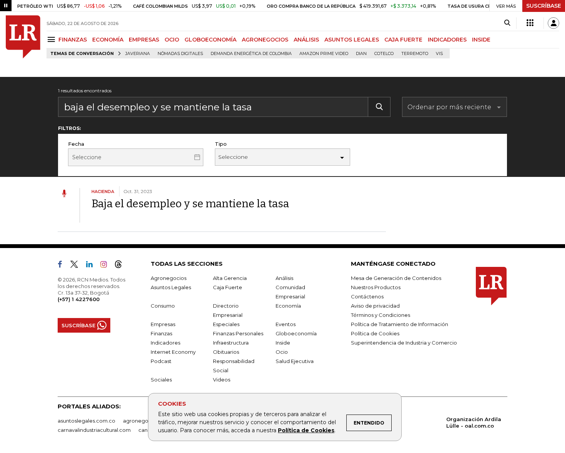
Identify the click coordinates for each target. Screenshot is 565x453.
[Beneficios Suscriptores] (530, 23)
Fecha (76, 144)
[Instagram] (106, 266)
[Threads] (121, 266)
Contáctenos (367, 296)
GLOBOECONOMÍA (210, 39)
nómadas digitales (180, 53)
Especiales (226, 324)
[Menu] (52, 39)
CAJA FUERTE (403, 39)
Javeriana (137, 53)
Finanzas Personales (238, 333)
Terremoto (414, 53)
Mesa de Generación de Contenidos (396, 278)
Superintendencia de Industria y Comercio (404, 343)
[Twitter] (77, 266)
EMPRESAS (144, 39)
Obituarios (226, 352)
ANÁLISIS (306, 39)
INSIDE (481, 39)
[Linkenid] (92, 266)
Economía (288, 306)
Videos (221, 379)
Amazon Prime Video (323, 53)
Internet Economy (173, 352)
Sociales (161, 379)
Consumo (163, 306)
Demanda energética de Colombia (251, 53)
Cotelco (384, 53)
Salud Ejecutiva (295, 361)
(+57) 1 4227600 (79, 299)
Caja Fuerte (227, 287)
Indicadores (165, 343)
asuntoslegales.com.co (86, 421)
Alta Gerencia (230, 278)
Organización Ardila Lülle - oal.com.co (473, 422)
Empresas (163, 324)
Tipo (221, 144)
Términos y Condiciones (380, 315)
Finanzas (161, 333)
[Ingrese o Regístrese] (553, 23)
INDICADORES (447, 39)
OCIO (172, 39)
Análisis (284, 278)
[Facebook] (63, 266)
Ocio (282, 352)
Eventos (286, 324)
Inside (283, 343)
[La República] (23, 36)
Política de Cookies (306, 430)
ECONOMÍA (107, 39)
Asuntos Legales (171, 287)
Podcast (161, 361)
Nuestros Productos (375, 287)
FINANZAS (72, 39)
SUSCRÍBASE (543, 5)
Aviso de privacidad (375, 306)
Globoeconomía (296, 333)
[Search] (507, 23)
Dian (361, 53)
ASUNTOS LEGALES (351, 39)
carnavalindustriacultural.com (94, 430)
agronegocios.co (144, 421)
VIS (439, 53)
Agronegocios (168, 278)
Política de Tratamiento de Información (399, 324)
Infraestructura (231, 343)
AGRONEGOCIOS (265, 39)
